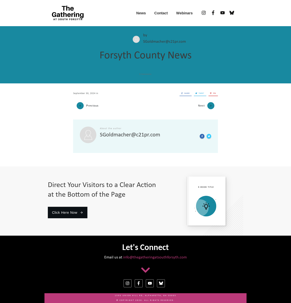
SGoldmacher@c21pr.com (164, 42)
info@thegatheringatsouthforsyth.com (155, 257)
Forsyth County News (146, 55)
